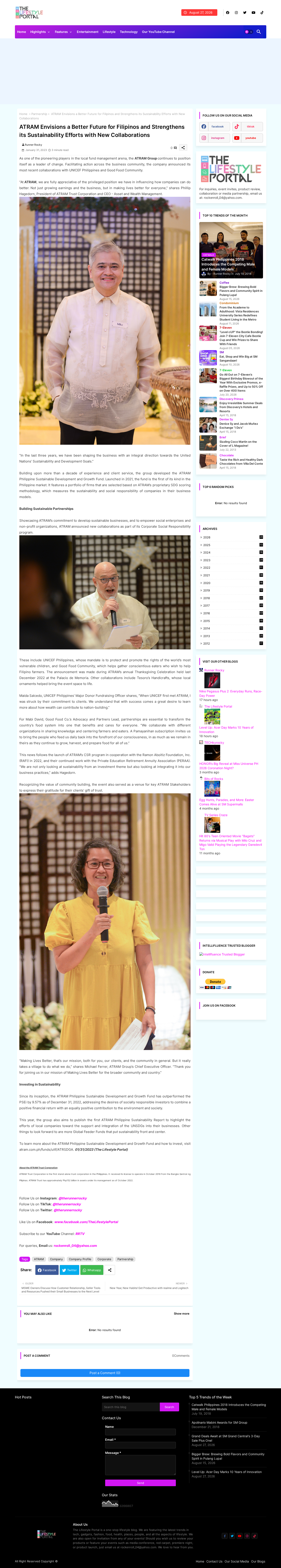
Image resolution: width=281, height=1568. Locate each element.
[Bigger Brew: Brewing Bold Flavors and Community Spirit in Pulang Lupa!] (208, 288)
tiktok (250, 126)
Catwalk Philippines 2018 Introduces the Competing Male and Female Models (229, 1407)
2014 (233, 629)
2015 (233, 621)
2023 (233, 560)
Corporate (104, 1259)
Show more (181, 1313)
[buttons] (228, 12)
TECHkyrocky (214, 742)
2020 (233, 583)
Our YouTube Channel (158, 32)
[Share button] (109, 1270)
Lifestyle (109, 32)
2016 (233, 613)
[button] (249, 32)
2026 (233, 537)
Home (21, 32)
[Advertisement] (140, 72)
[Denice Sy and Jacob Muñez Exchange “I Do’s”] (208, 425)
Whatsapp (94, 1270)
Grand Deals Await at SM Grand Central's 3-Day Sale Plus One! (226, 1438)
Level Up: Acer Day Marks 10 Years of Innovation (227, 1472)
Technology (129, 32)
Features (61, 32)
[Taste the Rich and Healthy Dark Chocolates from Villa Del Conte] (208, 461)
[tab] (21, 33)
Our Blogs (258, 1561)
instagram (217, 138)
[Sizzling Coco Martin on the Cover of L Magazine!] (208, 443)
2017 (233, 606)
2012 (233, 644)
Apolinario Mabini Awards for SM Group (219, 1422)
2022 (233, 568)
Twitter (72, 1270)
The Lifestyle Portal (218, 706)
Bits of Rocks (213, 779)
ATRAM (39, 1259)
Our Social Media (237, 1561)
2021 (233, 575)
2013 (233, 636)
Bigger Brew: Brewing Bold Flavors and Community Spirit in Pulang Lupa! (228, 1456)
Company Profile (80, 1259)
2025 (233, 545)
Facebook (49, 1270)
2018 (233, 598)
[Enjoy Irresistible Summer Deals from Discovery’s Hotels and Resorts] (208, 404)
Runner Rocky (214, 670)
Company (56, 1259)
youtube (250, 138)
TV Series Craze (215, 815)
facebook (218, 126)
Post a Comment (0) (105, 1373)
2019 (233, 591)
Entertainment (87, 32)
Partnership (39, 114)
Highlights (38, 32)
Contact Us (214, 1561)
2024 (233, 553)
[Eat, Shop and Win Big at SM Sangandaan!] (208, 358)
